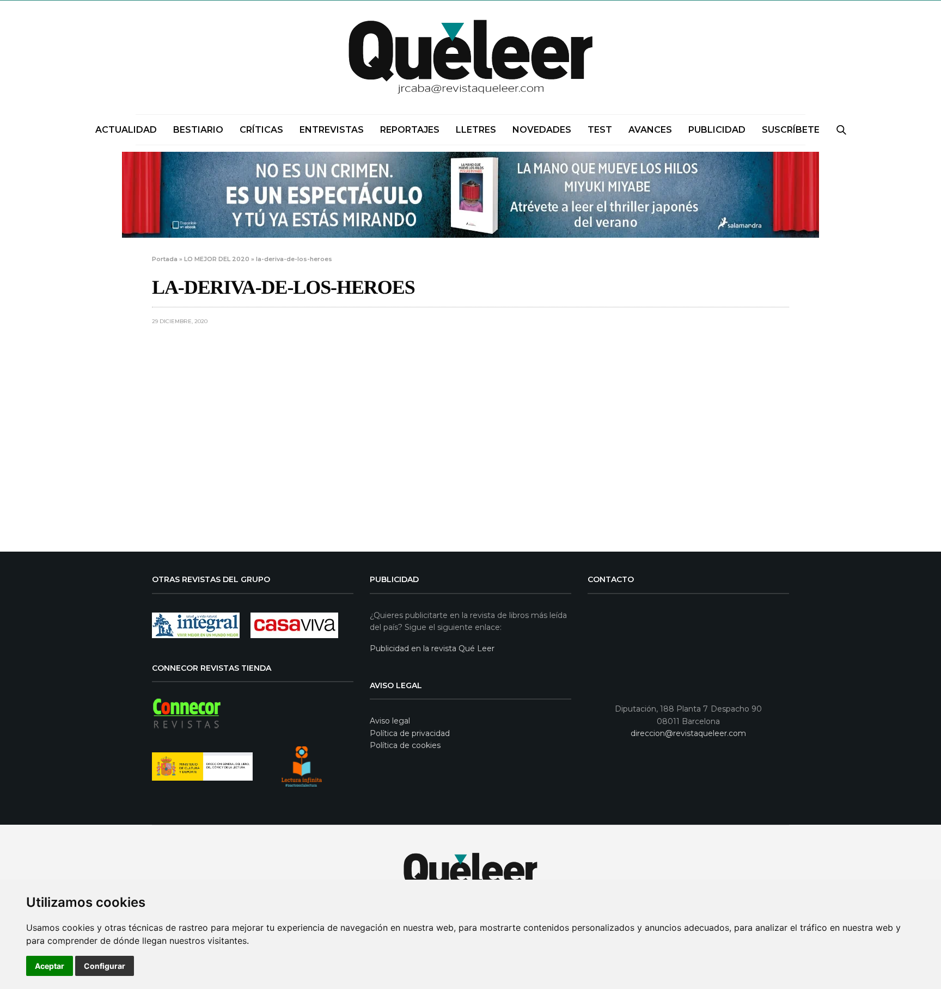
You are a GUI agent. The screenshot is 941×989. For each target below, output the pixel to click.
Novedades (541, 130)
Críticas (261, 130)
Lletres (476, 130)
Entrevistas (332, 130)
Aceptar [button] (49, 966)
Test (600, 130)
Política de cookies (405, 745)
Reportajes (409, 130)
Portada (165, 259)
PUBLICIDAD (717, 130)
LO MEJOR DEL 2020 (216, 259)
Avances (650, 130)
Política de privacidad (410, 733)
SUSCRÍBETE (791, 130)
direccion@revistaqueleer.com (688, 733)
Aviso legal (390, 721)
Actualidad (126, 130)
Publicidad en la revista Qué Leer (432, 648)
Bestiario (198, 130)
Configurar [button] (104, 966)
